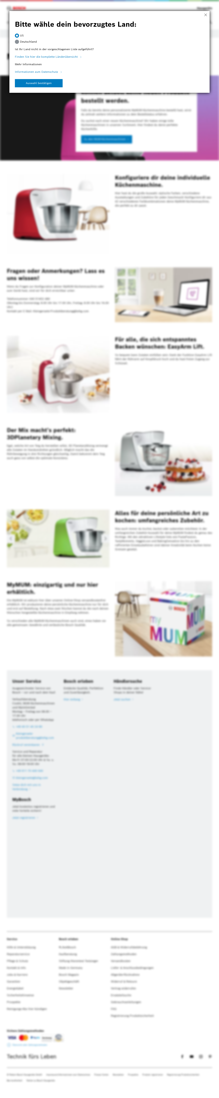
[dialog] (109, 549)
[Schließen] (206, 15)
